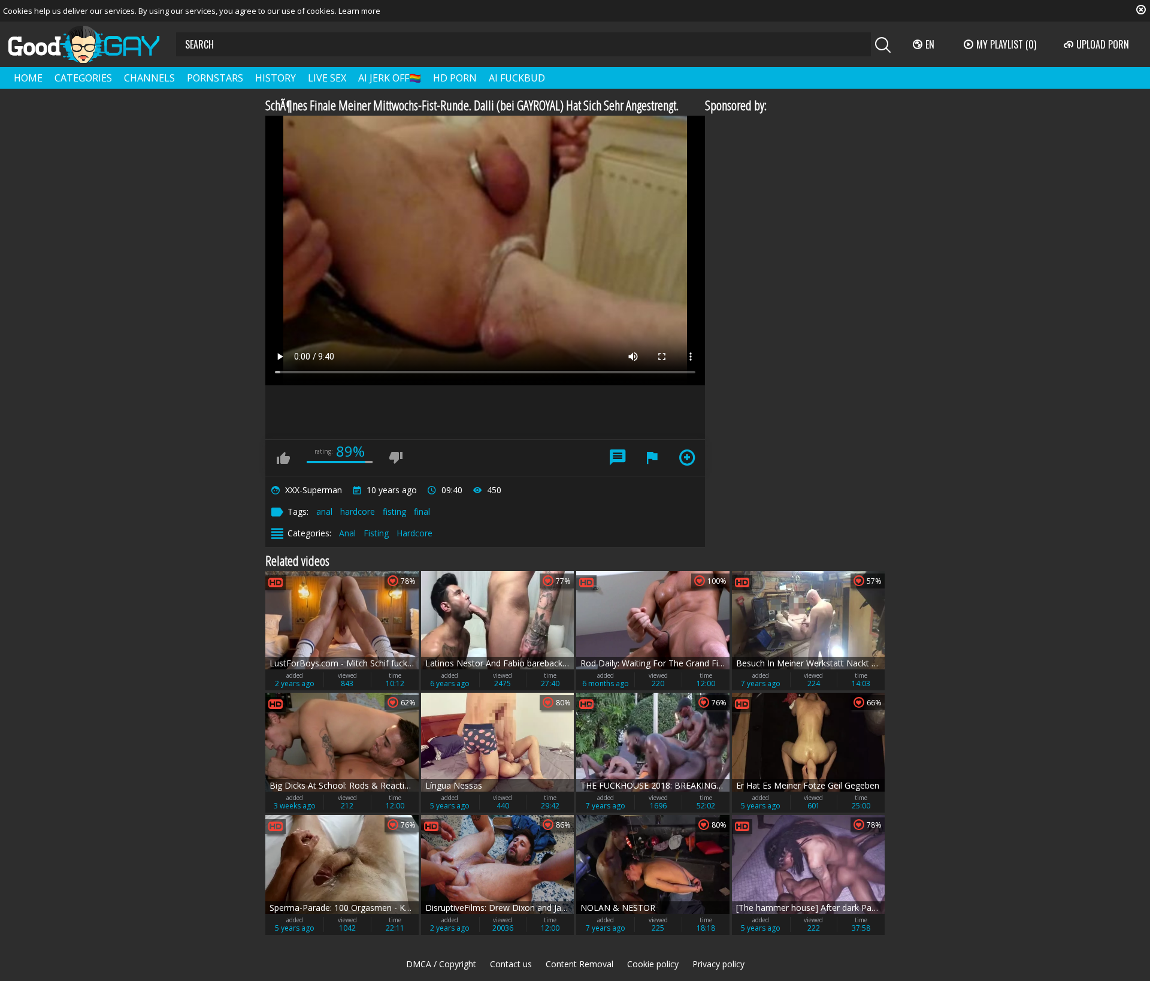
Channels (149, 77)
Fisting (376, 533)
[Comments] (617, 457)
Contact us (511, 964)
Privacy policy (718, 964)
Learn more (359, 10)
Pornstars (215, 77)
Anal (347, 533)
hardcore (357, 511)
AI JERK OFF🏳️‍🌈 (389, 77)
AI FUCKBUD (517, 77)
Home (28, 77)
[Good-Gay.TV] (91, 44)
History (275, 77)
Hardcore (414, 533)
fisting (394, 511)
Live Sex (327, 77)
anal (324, 511)
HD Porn (455, 77)
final (422, 511)
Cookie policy (653, 964)
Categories (83, 77)
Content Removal (579, 964)
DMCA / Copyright (441, 964)
